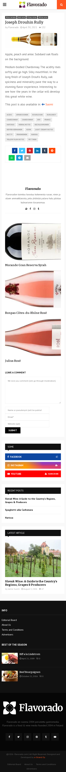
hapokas (10, 124)
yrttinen (32, 139)
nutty (9, 134)
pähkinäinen (22, 134)
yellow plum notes (15, 139)
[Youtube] (55, 737)
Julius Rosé (13, 361)
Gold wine (21, 17)
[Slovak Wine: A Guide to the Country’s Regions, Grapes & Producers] (33, 558)
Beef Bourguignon (29, 672)
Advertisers (7, 634)
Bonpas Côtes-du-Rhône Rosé (26, 313)
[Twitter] (18, 737)
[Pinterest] (36, 737)
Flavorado (13, 27)
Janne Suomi (14, 589)
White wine (43, 17)
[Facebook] (9, 737)
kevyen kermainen (14, 129)
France (47, 120)
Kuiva (28, 129)
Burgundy (51, 115)
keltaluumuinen (42, 124)
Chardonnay (12, 120)
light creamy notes (44, 129)
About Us (6, 624)
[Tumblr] (46, 737)
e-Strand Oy (39, 757)
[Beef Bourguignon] (10, 676)
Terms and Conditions (13, 629)
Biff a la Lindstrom (29, 654)
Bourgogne (37, 115)
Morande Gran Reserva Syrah (25, 265)
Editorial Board (9, 620)
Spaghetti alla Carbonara (19, 509)
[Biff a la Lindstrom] (10, 658)
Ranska (34, 134)
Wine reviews (11, 17)
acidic (9, 115)
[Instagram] (27, 737)
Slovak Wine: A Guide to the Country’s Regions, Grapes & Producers (31, 583)
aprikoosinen (22, 115)
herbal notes (24, 124)
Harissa (9, 517)
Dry (38, 120)
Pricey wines (32, 17)
